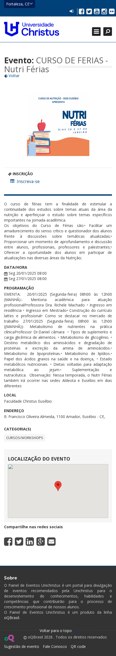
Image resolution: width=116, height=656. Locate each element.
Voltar (14, 75)
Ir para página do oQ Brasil (9, 638)
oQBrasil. (12, 617)
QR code (78, 646)
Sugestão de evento (21, 646)
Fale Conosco (55, 646)
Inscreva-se (28, 181)
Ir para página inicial (31, 29)
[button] (58, 486)
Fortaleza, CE (17, 3)
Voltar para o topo (56, 630)
